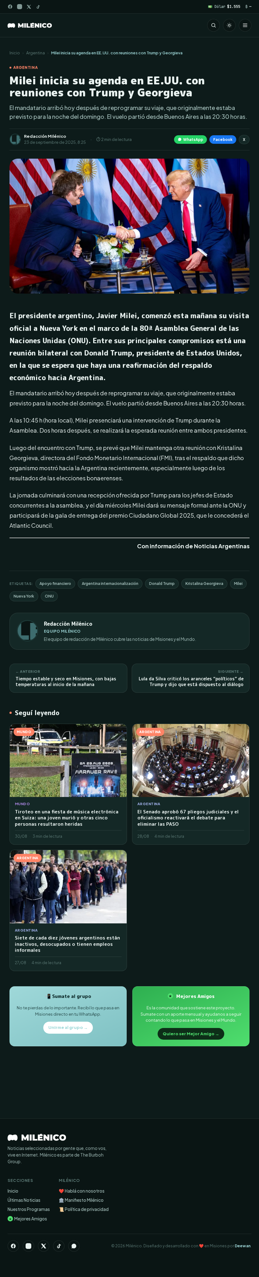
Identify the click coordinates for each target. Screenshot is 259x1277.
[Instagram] (19, 6)
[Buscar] (213, 25)
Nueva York (24, 596)
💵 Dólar (224, 6)
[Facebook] (10, 6)
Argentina (35, 52)
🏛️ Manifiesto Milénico (81, 1200)
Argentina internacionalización (110, 583)
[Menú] (245, 25)
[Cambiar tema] (229, 25)
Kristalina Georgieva (204, 583)
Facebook (222, 139)
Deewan (242, 1246)
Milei (238, 583)
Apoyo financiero (55, 583)
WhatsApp (193, 139)
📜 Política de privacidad (84, 1209)
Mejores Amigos (28, 1218)
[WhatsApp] (74, 1246)
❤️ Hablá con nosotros (82, 1191)
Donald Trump (162, 583)
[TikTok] (38, 6)
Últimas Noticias (24, 1200)
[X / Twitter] (29, 6)
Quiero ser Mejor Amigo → (191, 1033)
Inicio (14, 52)
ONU (49, 596)
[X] (43, 1246)
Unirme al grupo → (68, 1027)
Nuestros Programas (29, 1209)
